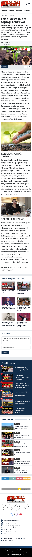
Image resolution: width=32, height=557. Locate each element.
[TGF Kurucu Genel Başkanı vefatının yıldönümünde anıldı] (8, 317)
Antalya (4, 11)
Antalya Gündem (8, 540)
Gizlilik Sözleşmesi (8, 538)
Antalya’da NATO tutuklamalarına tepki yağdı (22, 292)
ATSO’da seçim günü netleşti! (21, 436)
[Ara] (27, 4)
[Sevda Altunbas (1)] (16, 207)
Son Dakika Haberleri (10, 532)
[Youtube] (20, 514)
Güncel (11, 11)
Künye (25, 538)
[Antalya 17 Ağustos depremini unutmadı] (8, 285)
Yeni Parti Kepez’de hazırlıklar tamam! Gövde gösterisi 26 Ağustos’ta (22, 445)
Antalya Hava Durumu (10, 522)
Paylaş (5, 66)
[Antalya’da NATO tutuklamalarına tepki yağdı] (24, 285)
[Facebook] (11, 514)
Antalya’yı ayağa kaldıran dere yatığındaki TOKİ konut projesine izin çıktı (22, 454)
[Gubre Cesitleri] (16, 136)
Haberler (4, 15)
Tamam (22, 554)
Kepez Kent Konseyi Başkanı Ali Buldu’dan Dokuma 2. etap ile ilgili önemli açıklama (21, 471)
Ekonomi (27, 11)
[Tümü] (29, 419)
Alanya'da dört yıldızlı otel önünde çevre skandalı (21, 428)
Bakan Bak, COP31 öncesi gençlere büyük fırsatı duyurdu (8, 307)
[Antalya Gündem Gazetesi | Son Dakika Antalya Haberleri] (10, 4)
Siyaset (19, 11)
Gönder (5, 352)
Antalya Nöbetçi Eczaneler (11, 520)
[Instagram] (17, 514)
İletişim (18, 538)
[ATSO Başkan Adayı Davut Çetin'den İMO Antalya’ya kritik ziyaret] (24, 300)
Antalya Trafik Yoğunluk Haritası (13, 526)
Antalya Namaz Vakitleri (10, 524)
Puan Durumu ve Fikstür (10, 528)
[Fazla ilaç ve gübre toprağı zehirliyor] (16, 55)
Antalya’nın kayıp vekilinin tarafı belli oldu (22, 462)
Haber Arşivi (7, 533)
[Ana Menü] (29, 4)
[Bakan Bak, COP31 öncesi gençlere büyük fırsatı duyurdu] (8, 300)
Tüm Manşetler (8, 530)
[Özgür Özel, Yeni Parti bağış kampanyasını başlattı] (24, 317)
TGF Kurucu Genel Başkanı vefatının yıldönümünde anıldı (8, 324)
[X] (14, 514)
